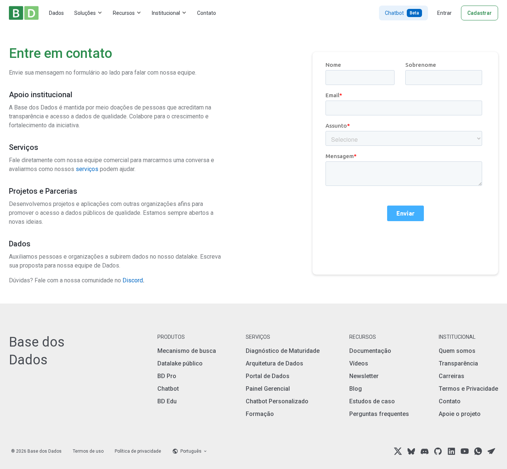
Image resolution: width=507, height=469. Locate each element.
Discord (133, 280)
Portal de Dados (268, 376)
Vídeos (358, 363)
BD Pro (166, 376)
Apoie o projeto (460, 413)
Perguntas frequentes (379, 413)
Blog (355, 388)
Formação (260, 413)
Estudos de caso (372, 401)
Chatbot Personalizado (277, 401)
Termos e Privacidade (468, 388)
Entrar (444, 13)
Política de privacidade (138, 451)
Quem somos (457, 350)
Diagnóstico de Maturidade (283, 350)
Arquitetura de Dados (274, 363)
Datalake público (180, 363)
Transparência (458, 363)
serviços (87, 169)
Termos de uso (88, 451)
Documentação (370, 350)
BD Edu (167, 401)
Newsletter (364, 376)
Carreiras (451, 376)
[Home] (24, 13)
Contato (206, 13)
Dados (56, 13)
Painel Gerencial (268, 388)
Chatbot (402, 13)
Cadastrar (479, 13)
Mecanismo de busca (186, 350)
